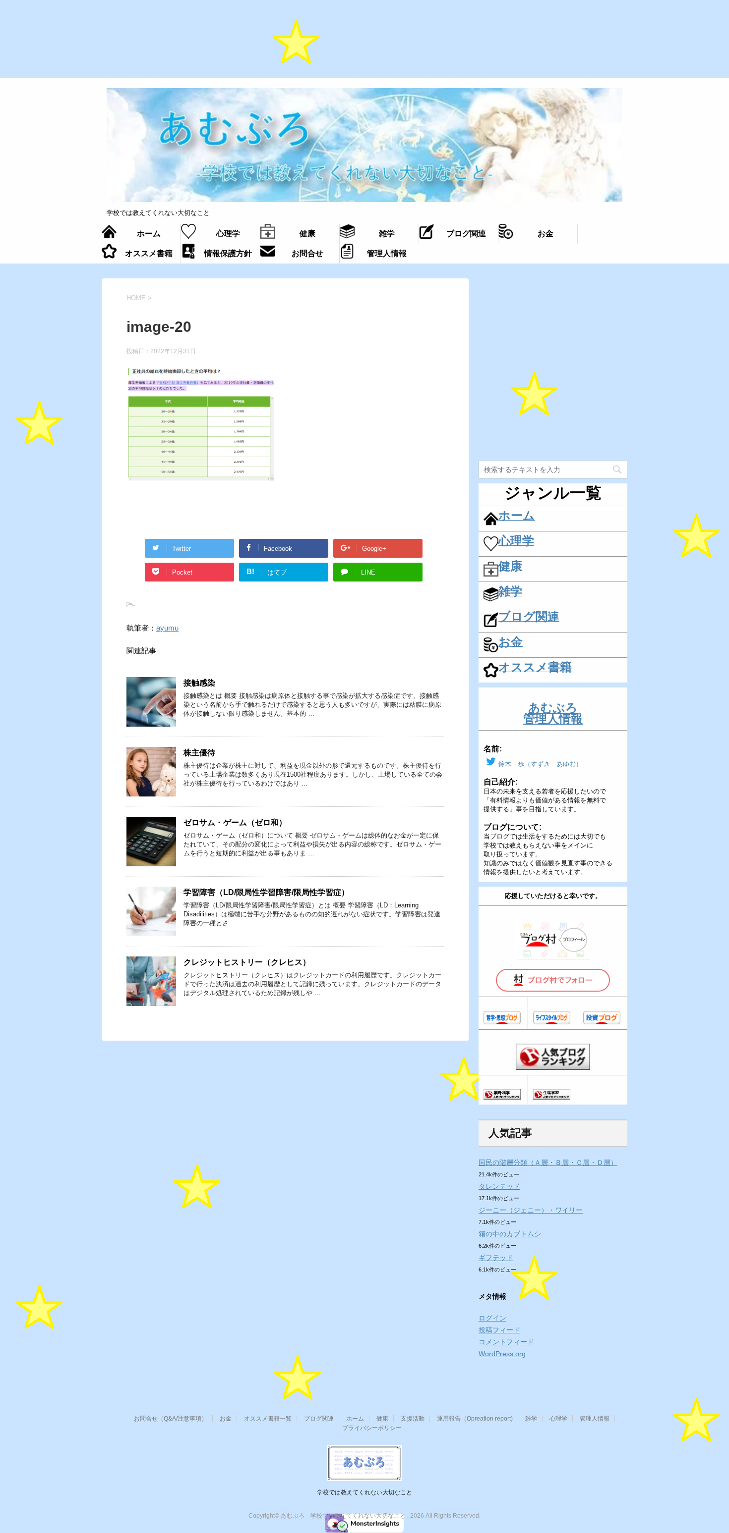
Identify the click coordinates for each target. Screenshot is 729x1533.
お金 (226, 1418)
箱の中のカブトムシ (510, 1234)
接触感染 (199, 683)
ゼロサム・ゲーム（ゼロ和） (235, 822)
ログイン (492, 1318)
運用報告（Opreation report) (475, 1418)
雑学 (531, 1418)
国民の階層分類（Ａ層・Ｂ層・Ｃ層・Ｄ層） (548, 1162)
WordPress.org (502, 1354)
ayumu (167, 628)
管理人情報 (594, 1418)
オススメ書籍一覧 (268, 1418)
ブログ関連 (319, 1418)
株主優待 (199, 752)
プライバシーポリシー (372, 1428)
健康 (382, 1418)
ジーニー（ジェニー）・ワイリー (531, 1210)
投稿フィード (499, 1330)
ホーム (355, 1418)
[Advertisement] (364, 44)
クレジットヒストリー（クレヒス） (246, 962)
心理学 (558, 1418)
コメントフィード (506, 1342)
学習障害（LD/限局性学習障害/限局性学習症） (266, 892)
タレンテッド (499, 1186)
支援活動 (413, 1418)
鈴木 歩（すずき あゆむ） (540, 764)
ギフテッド (496, 1258)
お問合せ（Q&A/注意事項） (170, 1418)
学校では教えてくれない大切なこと (364, 1492)
